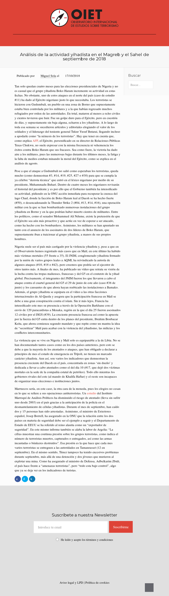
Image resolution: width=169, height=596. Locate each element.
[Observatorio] (84, 17)
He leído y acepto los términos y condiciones (87, 540)
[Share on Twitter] (25, 479)
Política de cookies (97, 582)
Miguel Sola (48, 76)
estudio (91, 393)
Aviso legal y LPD (72, 582)
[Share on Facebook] (18, 479)
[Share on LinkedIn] (32, 479)
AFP (35, 140)
